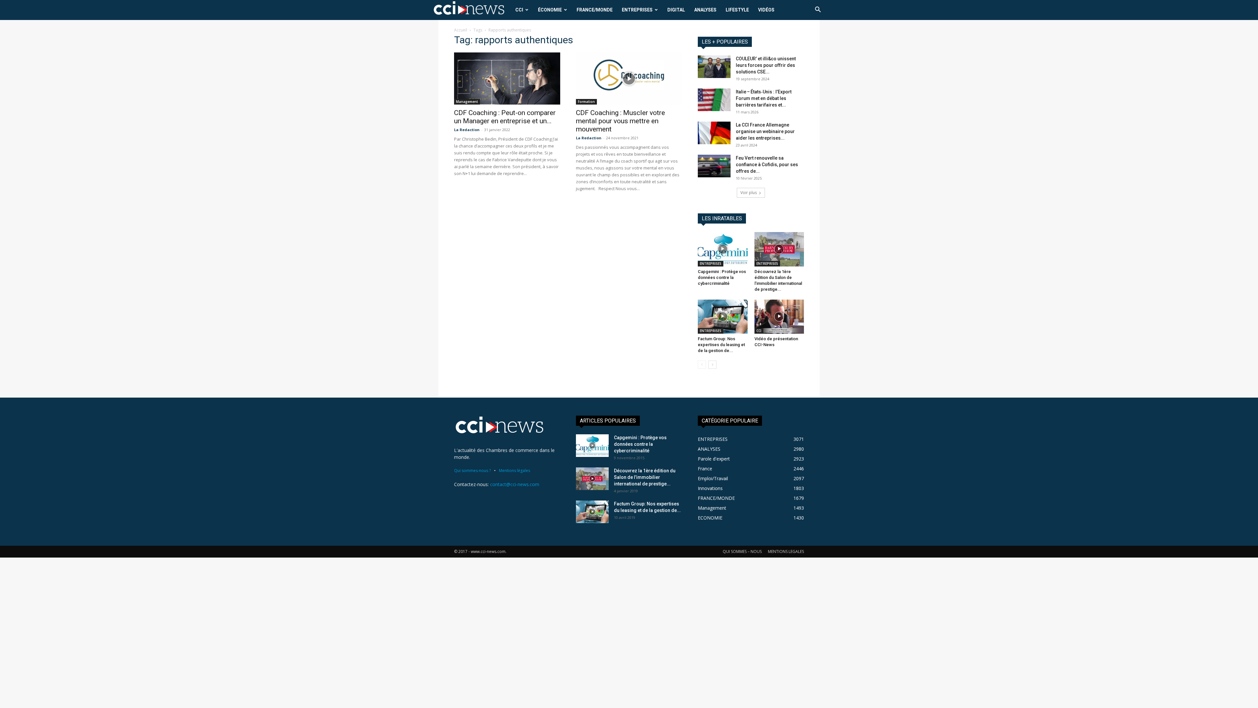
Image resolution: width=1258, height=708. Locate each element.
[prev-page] (702, 365)
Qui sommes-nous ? (472, 470)
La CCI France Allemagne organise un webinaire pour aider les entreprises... (765, 131)
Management (467, 101)
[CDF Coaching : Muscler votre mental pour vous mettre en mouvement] (629, 78)
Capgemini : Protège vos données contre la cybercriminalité (722, 277)
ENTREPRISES (637, 9)
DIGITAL (676, 9)
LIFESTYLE (737, 9)
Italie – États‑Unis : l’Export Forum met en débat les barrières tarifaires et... (763, 98)
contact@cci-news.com (514, 484)
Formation (586, 101)
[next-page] (712, 365)
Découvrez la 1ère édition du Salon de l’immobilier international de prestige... (645, 477)
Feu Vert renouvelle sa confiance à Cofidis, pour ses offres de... (767, 164)
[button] (818, 10)
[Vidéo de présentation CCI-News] (779, 317)
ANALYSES (705, 9)
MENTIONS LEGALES (786, 551)
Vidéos (766, 9)
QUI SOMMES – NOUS (742, 551)
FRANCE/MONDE (595, 9)
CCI (519, 9)
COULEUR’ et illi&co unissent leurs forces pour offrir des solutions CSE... (766, 65)
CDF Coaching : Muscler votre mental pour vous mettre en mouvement (620, 121)
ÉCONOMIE (550, 9)
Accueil (460, 30)
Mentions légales (514, 470)
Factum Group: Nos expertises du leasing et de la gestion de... (721, 344)
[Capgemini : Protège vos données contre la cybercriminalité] (723, 249)
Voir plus (748, 192)
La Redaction (467, 129)
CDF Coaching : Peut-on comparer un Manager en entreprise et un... (505, 117)
